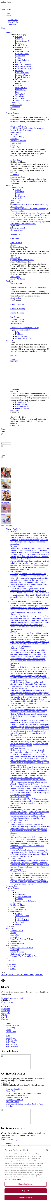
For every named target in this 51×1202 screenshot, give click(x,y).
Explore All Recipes (18, 279)
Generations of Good (23, 402)
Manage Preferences (25, 1184)
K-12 (17, 332)
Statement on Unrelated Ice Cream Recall (14, 1101)
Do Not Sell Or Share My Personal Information (23, 1093)
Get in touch (5, 1083)
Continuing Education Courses (21, 948)
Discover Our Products (14, 529)
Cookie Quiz (15, 238)
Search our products (15, 998)
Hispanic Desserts (22, 73)
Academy (9, 281)
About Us (9, 340)
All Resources (15, 200)
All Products (15, 107)
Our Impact (14, 411)
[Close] (47, 1150)
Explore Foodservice (18, 126)
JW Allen (22, 81)
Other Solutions (16, 132)
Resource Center (16, 931)
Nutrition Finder (16, 234)
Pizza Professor (16, 243)
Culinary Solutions (22, 60)
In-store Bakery (16, 160)
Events (17, 194)
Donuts (18, 62)
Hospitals (13, 134)
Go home (4, 998)
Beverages (19, 39)
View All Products (12, 1025)
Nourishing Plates (21, 406)
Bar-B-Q (18, 37)
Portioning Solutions (18, 909)
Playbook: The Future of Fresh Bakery (24, 328)
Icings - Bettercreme (22, 77)
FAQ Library (20, 196)
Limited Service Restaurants (25, 901)
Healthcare (19, 334)
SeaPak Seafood (21, 94)
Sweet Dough (20, 96)
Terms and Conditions (14, 1089)
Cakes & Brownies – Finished (29, 592)
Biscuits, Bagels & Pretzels (29, 564)
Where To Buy (13, 22)
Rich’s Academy (12, 945)
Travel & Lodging (17, 136)
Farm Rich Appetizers (23, 66)
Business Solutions (13, 113)
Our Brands (10, 926)
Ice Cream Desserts (22, 75)
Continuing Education (18, 304)
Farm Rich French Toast (24, 69)
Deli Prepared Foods (18, 905)
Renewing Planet (21, 404)
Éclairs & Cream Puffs (23, 64)
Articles (18, 190)
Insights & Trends (17, 313)
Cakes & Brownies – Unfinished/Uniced (30, 606)
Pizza (17, 92)
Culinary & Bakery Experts (20, 954)
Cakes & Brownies (22, 48)
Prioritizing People (22, 408)
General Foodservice (23, 338)
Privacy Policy (11, 1091)
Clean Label (19, 198)
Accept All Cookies (25, 1197)
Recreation (14, 139)
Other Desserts (20, 98)
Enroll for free (15, 298)
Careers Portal (11, 1032)
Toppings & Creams (22, 100)
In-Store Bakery (16, 903)
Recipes (13, 933)
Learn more (14, 175)
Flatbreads (19, 71)
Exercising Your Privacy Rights (17, 1095)
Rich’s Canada (11, 1040)
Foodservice (15, 890)
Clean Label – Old (17, 943)
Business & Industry (18, 141)
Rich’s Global (11, 1042)
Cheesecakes (20, 56)
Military (13, 145)
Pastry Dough (20, 90)
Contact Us (12, 24)
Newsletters (19, 192)
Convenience (20, 894)
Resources (9, 185)
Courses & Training (17, 309)
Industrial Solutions (17, 907)
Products (9, 32)
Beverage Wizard (16, 230)
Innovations (14, 937)
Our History (14, 355)
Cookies (18, 58)
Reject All (25, 1191)
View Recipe (15, 258)
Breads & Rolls (21, 45)
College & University (23, 897)
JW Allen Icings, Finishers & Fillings (29, 789)
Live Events (14, 317)
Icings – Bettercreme (29, 773)
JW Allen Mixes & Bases (29, 801)
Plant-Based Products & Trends (22, 939)
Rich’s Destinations (10, 1037)
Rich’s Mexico (11, 1044)
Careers (8, 1030)
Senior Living (15, 143)
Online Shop (13, 20)
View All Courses (17, 321)
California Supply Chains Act (17, 1097)
